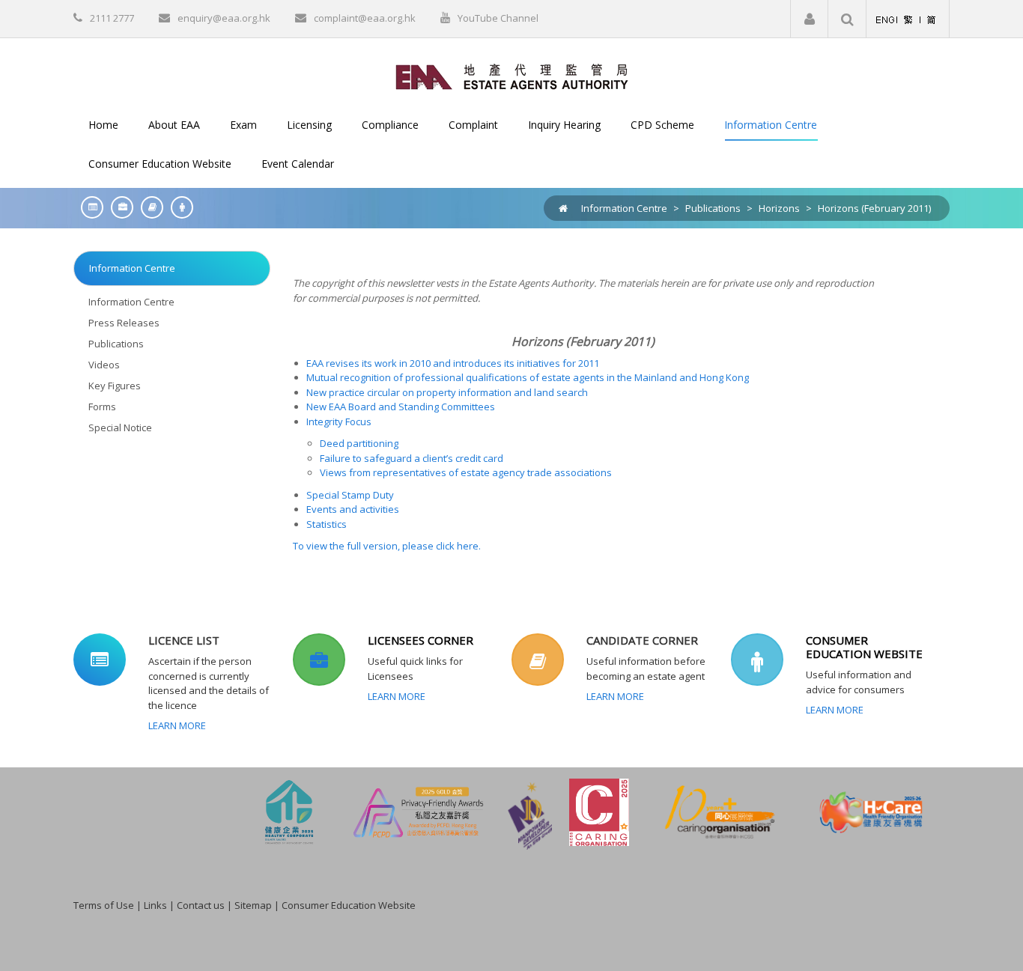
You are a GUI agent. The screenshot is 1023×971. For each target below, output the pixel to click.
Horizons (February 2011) (874, 208)
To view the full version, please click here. (387, 546)
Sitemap (253, 905)
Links (155, 905)
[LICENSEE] (118, 207)
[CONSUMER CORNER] (178, 207)
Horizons (779, 208)
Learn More (177, 725)
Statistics (326, 524)
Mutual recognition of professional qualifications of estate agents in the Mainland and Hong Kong (527, 377)
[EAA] (511, 75)
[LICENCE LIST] (88, 207)
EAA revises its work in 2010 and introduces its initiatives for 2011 (452, 363)
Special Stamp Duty (350, 495)
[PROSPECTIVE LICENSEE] (148, 207)
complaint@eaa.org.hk (365, 18)
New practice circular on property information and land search (447, 392)
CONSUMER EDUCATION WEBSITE (864, 647)
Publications (713, 208)
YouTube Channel (498, 18)
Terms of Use (103, 905)
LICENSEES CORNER (420, 640)
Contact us (201, 905)
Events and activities (352, 509)
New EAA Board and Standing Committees (400, 406)
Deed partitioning (359, 443)
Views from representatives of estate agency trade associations (466, 472)
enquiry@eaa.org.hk (223, 18)
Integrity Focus (338, 421)
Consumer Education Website (349, 905)
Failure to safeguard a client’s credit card (411, 458)
